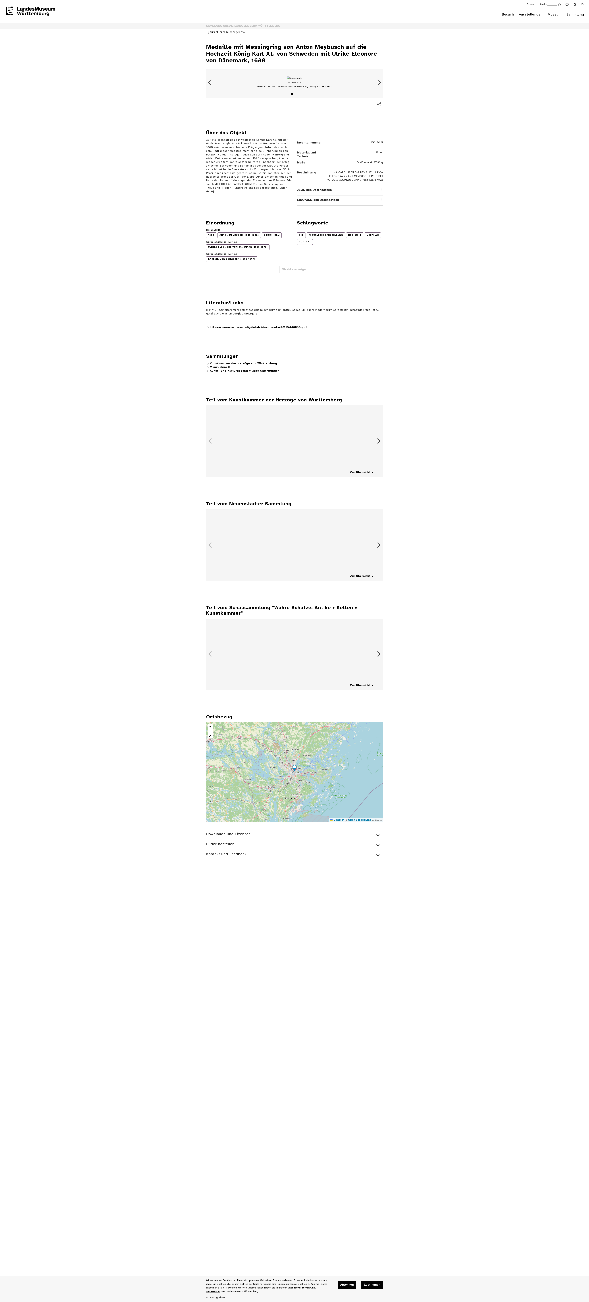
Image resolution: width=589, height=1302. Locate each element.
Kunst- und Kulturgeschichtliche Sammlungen (245, 370)
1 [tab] (292, 94)
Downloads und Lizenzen (228, 834)
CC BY (327, 86)
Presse (531, 4)
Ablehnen (347, 1284)
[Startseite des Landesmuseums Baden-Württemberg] (30, 13)
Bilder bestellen (220, 844)
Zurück (210, 82)
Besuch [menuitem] (508, 14)
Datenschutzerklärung (301, 1287)
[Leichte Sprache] (567, 4)
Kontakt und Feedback (226, 854)
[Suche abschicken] (559, 4)
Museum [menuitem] (555, 14)
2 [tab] (297, 94)
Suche (543, 4)
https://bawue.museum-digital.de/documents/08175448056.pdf (258, 327)
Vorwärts (379, 82)
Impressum (213, 1291)
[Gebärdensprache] (575, 4)
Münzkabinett (220, 367)
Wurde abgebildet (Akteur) (222, 242)
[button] (294, 768)
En (582, 4)
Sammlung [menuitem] (575, 14)
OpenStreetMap (360, 820)
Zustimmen (372, 1284)
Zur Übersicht (360, 472)
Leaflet (339, 820)
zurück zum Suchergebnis (227, 32)
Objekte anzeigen (294, 269)
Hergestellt (213, 230)
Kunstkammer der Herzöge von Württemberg (243, 363)
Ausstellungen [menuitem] (531, 14)
